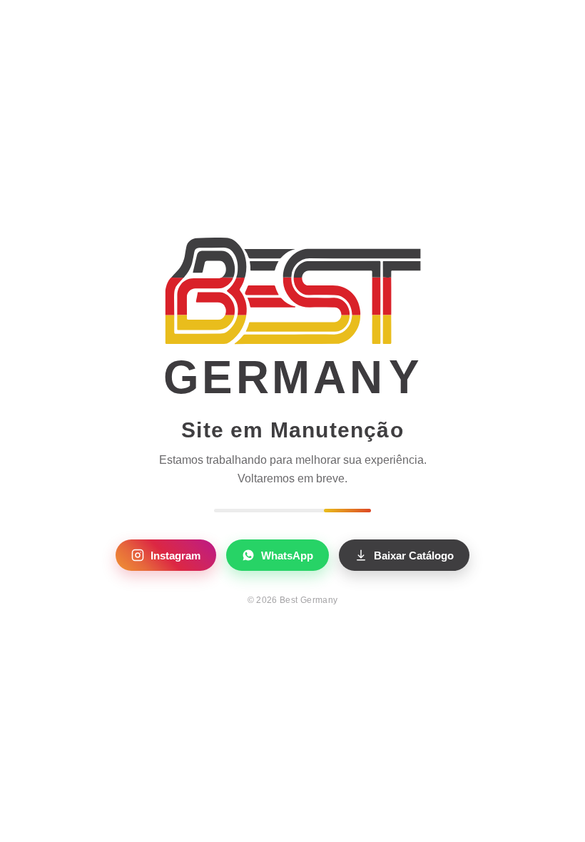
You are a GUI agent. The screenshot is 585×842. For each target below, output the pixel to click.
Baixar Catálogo (414, 555)
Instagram (175, 555)
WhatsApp (287, 555)
